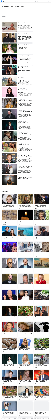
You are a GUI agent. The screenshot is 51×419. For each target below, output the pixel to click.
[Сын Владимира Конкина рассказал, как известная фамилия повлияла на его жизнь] (9, 297)
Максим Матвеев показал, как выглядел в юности (25, 112)
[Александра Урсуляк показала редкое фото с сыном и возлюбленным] (25, 393)
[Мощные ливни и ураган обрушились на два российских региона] (41, 361)
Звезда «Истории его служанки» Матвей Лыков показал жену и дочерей (24, 124)
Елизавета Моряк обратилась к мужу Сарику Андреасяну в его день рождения (25, 146)
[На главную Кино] (4, 1)
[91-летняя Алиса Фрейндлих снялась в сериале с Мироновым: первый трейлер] (25, 201)
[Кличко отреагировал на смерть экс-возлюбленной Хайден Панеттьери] (41, 377)
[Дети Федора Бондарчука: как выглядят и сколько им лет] (9, 265)
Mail (1, 418)
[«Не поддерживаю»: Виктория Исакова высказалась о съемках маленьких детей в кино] (9, 377)
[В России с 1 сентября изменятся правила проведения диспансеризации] (25, 249)
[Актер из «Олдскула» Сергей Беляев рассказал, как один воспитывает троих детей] (41, 393)
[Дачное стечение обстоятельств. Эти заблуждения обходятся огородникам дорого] (9, 393)
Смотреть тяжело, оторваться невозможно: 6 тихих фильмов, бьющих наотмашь (24, 135)
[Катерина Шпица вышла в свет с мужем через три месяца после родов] (25, 297)
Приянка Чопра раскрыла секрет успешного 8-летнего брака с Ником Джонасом (25, 69)
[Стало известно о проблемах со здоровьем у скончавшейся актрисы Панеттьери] (9, 201)
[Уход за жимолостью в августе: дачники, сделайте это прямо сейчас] (41, 345)
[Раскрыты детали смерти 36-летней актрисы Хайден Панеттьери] (41, 281)
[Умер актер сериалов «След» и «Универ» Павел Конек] (41, 408)
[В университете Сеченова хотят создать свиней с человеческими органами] (9, 345)
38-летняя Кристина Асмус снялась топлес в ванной (24, 24)
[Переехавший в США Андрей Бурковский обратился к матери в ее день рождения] (25, 265)
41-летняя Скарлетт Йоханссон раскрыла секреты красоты (23, 47)
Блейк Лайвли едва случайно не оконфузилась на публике (25, 101)
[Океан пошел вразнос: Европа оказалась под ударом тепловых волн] (25, 233)
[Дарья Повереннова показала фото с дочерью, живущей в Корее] (9, 361)
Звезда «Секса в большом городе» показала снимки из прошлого (25, 91)
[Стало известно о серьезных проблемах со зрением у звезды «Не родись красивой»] (9, 329)
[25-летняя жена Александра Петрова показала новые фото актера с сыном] (41, 313)
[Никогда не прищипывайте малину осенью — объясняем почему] (25, 313)
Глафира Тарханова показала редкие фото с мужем (25, 178)
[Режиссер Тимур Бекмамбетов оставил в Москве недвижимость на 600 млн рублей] (9, 281)
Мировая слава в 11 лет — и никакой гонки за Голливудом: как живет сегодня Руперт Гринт (25, 157)
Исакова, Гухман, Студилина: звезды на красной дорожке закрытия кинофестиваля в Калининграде (25, 58)
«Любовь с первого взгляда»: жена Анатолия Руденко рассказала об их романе (25, 168)
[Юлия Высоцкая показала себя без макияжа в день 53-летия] (25, 361)
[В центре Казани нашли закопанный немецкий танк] (41, 249)
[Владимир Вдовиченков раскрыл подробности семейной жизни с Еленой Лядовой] (9, 233)
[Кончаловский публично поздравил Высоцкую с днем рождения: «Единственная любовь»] (25, 408)
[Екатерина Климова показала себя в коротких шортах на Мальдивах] (9, 408)
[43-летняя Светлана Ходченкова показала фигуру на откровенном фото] (25, 377)
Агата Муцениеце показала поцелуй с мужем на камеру (25, 35)
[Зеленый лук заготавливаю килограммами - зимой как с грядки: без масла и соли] (41, 297)
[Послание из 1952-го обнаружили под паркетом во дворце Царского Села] (9, 217)
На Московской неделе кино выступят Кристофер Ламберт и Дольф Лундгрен (25, 80)
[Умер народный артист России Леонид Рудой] (25, 217)
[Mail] (1, 1)
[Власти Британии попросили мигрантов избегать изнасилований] (41, 265)
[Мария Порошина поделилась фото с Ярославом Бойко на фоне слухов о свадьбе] (9, 249)
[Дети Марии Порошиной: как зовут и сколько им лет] (41, 217)
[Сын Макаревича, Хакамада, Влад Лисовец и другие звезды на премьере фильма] (9, 313)
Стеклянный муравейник (6, 4)
